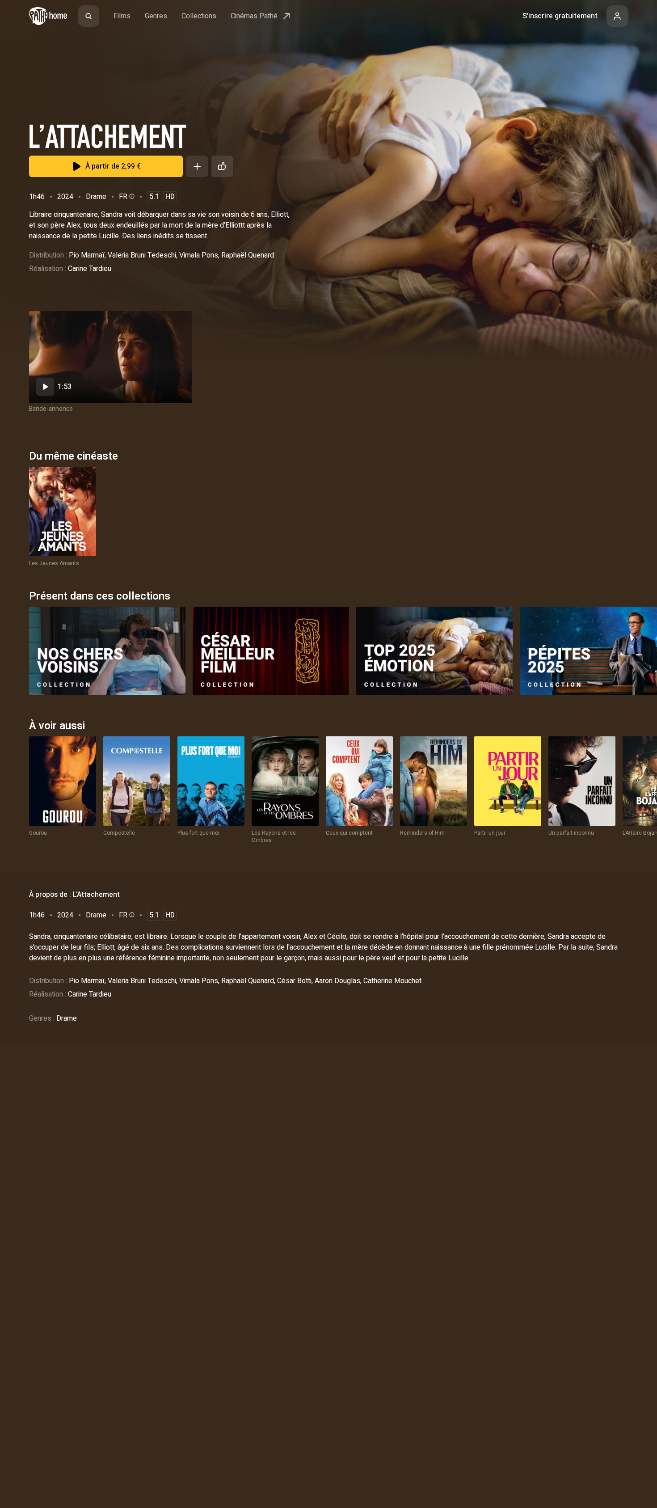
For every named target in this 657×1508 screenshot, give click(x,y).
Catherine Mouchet (392, 981)
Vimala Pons (198, 255)
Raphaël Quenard (247, 255)
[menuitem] (88, 16)
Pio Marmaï (87, 255)
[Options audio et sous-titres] (131, 196)
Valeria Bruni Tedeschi (142, 255)
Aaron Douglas (337, 981)
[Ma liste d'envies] (197, 166)
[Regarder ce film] (110, 357)
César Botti (294, 981)
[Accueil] (48, 16)
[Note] (222, 166)
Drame (96, 196)
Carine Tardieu (89, 268)
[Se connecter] (617, 16)
